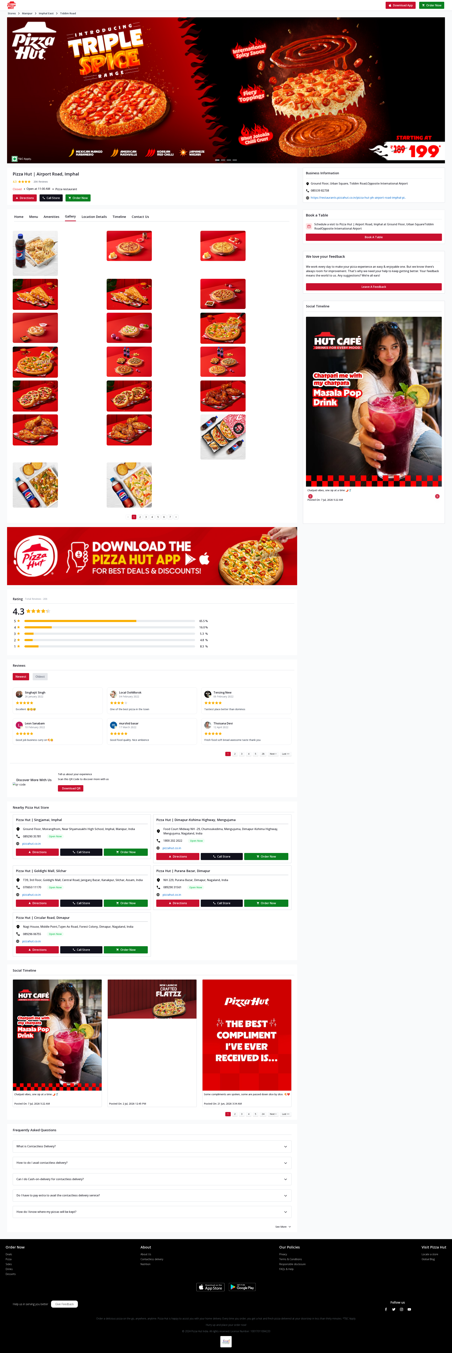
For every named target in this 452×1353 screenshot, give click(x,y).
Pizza (8, 1259)
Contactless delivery (152, 1259)
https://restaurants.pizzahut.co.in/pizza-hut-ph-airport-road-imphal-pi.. (358, 198)
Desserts (11, 1274)
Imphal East (46, 13)
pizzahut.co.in (31, 844)
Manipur (27, 13)
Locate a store (430, 1254)
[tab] (18, 216)
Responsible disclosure (292, 1264)
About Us (146, 1254)
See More (281, 1226)
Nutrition (145, 1264)
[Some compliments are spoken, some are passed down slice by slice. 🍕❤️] (247, 1035)
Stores (12, 13)
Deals (9, 1254)
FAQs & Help (286, 1269)
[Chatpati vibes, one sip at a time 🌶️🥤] (57, 1035)
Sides (9, 1264)
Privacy (283, 1254)
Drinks (9, 1269)
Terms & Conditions (290, 1259)
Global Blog (428, 1259)
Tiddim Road (68, 13)
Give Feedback (64, 1304)
